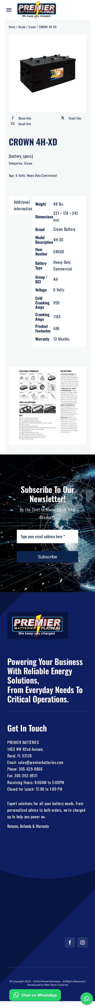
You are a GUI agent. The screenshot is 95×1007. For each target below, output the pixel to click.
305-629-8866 (30, 769)
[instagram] (82, 942)
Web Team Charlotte (56, 984)
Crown (28, 163)
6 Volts (20, 175)
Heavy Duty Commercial (42, 175)
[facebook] (70, 942)
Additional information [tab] (21, 205)
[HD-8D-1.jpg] (47, 73)
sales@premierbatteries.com (41, 762)
